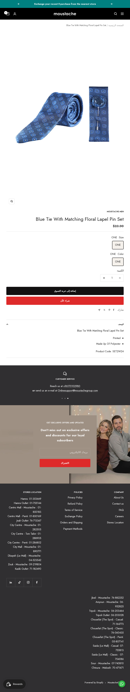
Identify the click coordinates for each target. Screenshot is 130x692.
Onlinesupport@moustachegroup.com (78, 390)
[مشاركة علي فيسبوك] (113, 310)
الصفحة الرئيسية (116, 25)
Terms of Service (73, 510)
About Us (119, 497)
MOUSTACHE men (115, 211)
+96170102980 (71, 386)
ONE (118, 245)
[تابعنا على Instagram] (28, 582)
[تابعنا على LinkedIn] (10, 582)
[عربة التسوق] (8, 13)
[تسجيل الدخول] (14, 13)
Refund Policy (75, 504)
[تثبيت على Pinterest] (109, 310)
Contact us (118, 504)
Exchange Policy (73, 516)
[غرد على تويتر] (104, 310)
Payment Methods (72, 529)
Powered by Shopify (94, 682)
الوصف (121, 324)
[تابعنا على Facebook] (36, 582)
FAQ (121, 510)
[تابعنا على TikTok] (19, 582)
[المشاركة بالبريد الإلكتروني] (99, 310)
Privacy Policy (75, 497)
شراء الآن (65, 300)
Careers (119, 516)
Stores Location (115, 522)
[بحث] (115, 13)
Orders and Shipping (71, 522)
